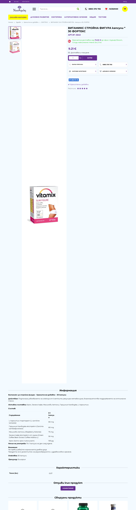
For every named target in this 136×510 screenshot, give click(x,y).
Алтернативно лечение (75, 17)
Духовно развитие (39, 17)
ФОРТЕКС (44, 22)
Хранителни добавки (31, 22)
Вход (125, 1)
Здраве (18, 22)
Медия (93, 17)
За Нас (16, 1)
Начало (10, 22)
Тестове (102, 17)
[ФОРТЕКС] (73, 80)
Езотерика (56, 17)
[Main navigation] (34, 9)
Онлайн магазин (18, 17)
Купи (89, 58)
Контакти (25, 1)
